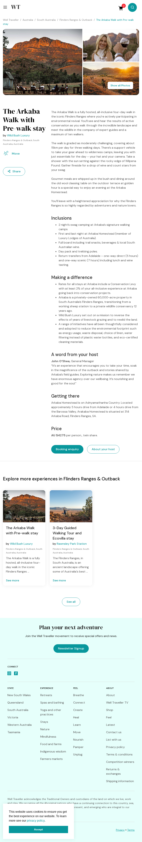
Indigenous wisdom (53, 751)
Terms (131, 830)
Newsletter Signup (71, 648)
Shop (109, 710)
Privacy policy (115, 747)
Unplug (77, 754)
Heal (76, 717)
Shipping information (120, 781)
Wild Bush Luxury (18, 135)
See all (71, 602)
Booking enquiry (67, 449)
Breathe (78, 695)
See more (12, 580)
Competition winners (120, 762)
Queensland (15, 702)
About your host (103, 449)
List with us (113, 740)
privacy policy (36, 820)
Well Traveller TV (117, 702)
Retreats (46, 695)
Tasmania (13, 732)
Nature (45, 729)
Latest (110, 725)
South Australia (17, 710)
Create (78, 710)
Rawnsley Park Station (72, 544)
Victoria (12, 717)
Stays (44, 722)
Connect (79, 702)
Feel (108, 717)
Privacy (120, 830)
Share (16, 171)
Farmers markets (51, 759)
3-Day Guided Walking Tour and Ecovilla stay (67, 533)
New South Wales (19, 695)
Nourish (78, 740)
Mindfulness (48, 737)
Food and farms (51, 744)
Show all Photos (120, 85)
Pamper (78, 747)
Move (77, 732)
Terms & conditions (119, 754)
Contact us (113, 732)
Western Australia (19, 725)
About (110, 695)
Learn (77, 725)
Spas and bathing (52, 702)
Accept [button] (38, 829)
